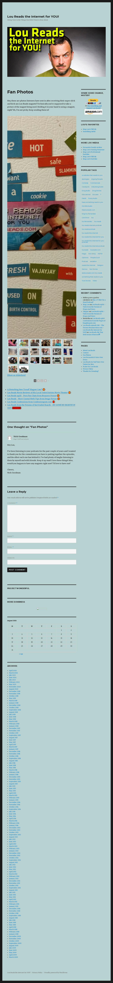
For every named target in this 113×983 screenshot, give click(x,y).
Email (10, 547)
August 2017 (13, 738)
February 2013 (14, 849)
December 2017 (14, 728)
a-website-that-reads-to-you (92, 175)
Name (10, 536)
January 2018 (13, 726)
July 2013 (12, 839)
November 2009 (15, 939)
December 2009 (15, 936)
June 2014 (12, 814)
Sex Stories (93, 269)
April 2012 (12, 872)
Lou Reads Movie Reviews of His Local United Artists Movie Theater (37, 392)
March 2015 (13, 795)
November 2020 (15, 687)
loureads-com (95, 250)
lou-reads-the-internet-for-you (93, 237)
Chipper (86, 311)
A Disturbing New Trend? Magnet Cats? (24, 389)
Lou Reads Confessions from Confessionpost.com (29, 402)
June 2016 (12, 765)
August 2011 (13, 890)
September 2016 (15, 758)
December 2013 (14, 828)
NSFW (100, 254)
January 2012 (13, 879)
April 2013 (12, 844)
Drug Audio (86, 190)
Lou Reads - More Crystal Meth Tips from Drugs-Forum (32, 399)
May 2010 (12, 925)
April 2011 (12, 899)
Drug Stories (96, 190)
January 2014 (13, 825)
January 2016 (13, 775)
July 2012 (12, 865)
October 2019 (13, 696)
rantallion (93, 261)
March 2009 (13, 957)
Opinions (85, 257)
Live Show (85, 217)
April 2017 (12, 745)
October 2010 (13, 913)
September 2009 (15, 943)
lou (92, 217)
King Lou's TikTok (89, 129)
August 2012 (13, 862)
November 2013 (14, 830)
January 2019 (13, 703)
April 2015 (12, 793)
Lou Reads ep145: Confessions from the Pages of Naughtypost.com (94, 321)
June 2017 (12, 740)
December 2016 (14, 751)
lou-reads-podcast (88, 229)
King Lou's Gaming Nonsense (93, 150)
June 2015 (12, 788)
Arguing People (97, 179)
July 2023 (12, 680)
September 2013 (15, 835)
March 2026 (13, 673)
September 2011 (15, 888)
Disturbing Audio (97, 187)
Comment (12, 503)
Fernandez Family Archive (92, 147)
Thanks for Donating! (90, 371)
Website (11, 558)
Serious (84, 269)
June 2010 (12, 922)
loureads (85, 250)
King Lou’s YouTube (90, 159)
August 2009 (13, 946)
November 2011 (14, 883)
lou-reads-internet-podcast (92, 225)
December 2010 (14, 909)
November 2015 (14, 779)
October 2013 (13, 832)
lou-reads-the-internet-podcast (93, 246)
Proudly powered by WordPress (55, 973)
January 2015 (13, 800)
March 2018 (13, 721)
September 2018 (15, 710)
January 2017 (13, 749)
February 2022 (14, 682)
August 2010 (13, 918)
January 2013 (13, 851)
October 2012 (13, 858)
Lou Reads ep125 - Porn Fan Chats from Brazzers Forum (31, 396)
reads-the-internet (88, 265)
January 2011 (13, 906)
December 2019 (14, 691)
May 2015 (12, 791)
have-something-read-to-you (92, 202)
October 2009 (14, 941)
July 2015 (12, 786)
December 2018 (14, 705)
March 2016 (13, 770)
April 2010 (12, 927)
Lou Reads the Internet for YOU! (33, 16)
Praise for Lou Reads (90, 367)
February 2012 (14, 876)
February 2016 (14, 772)
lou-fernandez (87, 221)
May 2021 (12, 684)
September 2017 (15, 735)
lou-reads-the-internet (90, 233)
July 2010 (12, 920)
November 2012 (14, 855)
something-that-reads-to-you (92, 277)
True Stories (86, 281)
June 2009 (12, 950)
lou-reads (97, 221)
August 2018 (13, 712)
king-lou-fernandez (89, 214)
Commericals (95, 183)
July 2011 (12, 892)
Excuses (95, 194)
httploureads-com (88, 210)
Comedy (85, 183)
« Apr (21, 654)
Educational (86, 194)
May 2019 (12, 698)
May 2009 (12, 953)
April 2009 (13, 955)
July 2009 (12, 948)
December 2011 (14, 881)
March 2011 (13, 902)
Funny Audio (92, 198)
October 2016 (13, 756)
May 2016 (12, 768)
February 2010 (14, 932)
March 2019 (13, 701)
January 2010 (13, 934)
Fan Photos (87, 355)
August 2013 (13, 837)
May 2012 (12, 869)
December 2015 (14, 777)
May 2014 (12, 816)
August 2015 (13, 784)
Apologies (85, 179)
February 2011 (14, 904)
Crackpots (85, 187)
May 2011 (12, 897)
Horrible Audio (87, 206)
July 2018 (12, 714)
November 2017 (14, 731)
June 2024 (12, 677)
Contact (86, 353)
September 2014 (15, 809)
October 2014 (13, 807)
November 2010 (14, 911)
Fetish (84, 198)
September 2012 (15, 860)
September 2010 (15, 916)
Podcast (85, 261)
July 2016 (12, 763)
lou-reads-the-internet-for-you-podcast (93, 241)
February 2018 (14, 724)
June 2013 (12, 842)
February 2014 (14, 823)
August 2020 (13, 689)
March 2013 (13, 846)
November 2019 (14, 694)
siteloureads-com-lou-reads (92, 273)
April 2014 (12, 818)
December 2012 (14, 853)
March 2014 (13, 821)
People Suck (95, 257)
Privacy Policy (88, 369)
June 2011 (12, 895)
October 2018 (13, 708)
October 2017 (13, 733)
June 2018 (12, 717)
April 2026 (13, 671)
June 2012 (12, 867)
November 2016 (14, 754)
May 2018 (12, 719)
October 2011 (13, 885)
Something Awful (89, 132)
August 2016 (13, 761)
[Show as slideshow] (16, 375)
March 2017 (13, 747)
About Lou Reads (89, 350)
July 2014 (12, 812)
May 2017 (12, 742)
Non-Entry (92, 254)
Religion (100, 265)
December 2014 (14, 802)
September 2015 (15, 781)
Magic (84, 254)
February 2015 (14, 798)
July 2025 (12, 675)
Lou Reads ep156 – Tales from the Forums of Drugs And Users (94, 307)
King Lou (86, 305)
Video (95, 281)
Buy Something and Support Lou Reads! (94, 107)
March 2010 (13, 929)
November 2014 (14, 805)
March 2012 (13, 874)
